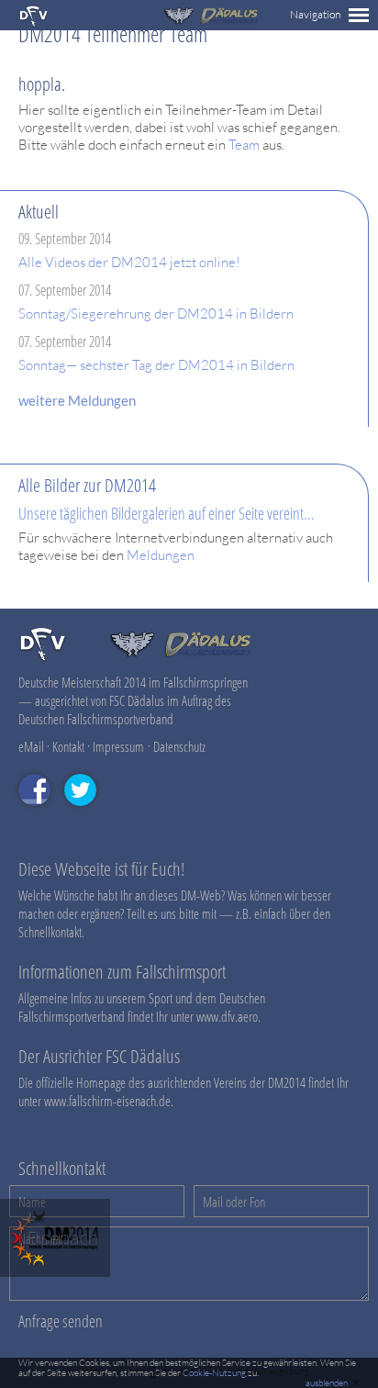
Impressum (118, 746)
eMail (31, 746)
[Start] (42, 658)
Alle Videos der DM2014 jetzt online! (129, 262)
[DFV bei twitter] (87, 814)
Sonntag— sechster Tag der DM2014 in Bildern (156, 365)
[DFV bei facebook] (41, 814)
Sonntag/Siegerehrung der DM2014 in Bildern (156, 313)
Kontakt (68, 746)
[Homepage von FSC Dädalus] (211, 20)
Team (244, 144)
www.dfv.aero (227, 1016)
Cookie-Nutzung (214, 1373)
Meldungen (161, 555)
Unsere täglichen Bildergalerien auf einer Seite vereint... (166, 513)
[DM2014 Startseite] (55, 1272)
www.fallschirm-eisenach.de (107, 1100)
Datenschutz (179, 746)
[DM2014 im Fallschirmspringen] (33, 23)
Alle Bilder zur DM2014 (87, 485)
